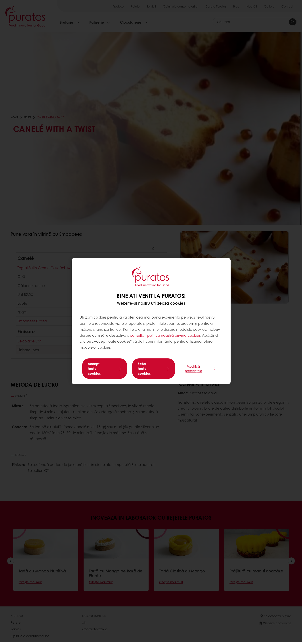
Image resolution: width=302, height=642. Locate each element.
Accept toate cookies (94, 368)
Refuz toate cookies (144, 368)
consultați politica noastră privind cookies (165, 335)
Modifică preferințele (193, 368)
